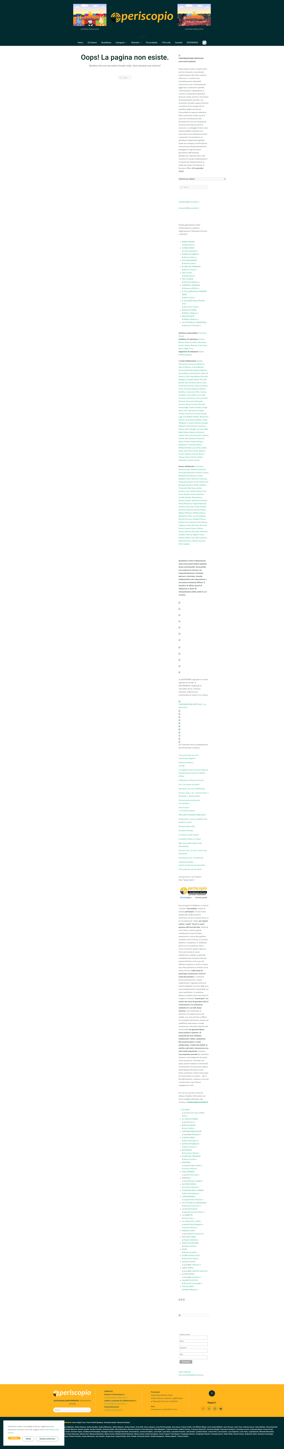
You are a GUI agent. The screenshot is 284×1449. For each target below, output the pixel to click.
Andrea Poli (183, 522)
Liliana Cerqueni (201, 386)
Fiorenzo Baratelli (186, 370)
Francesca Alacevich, (198, 1429)
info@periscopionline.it (113, 1410)
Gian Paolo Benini (193, 376)
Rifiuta (28, 1438)
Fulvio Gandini (184, 494)
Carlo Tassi (202, 345)
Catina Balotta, (260, 1427)
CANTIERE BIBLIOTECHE (192, 1131)
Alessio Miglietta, (68, 1427)
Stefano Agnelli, (171, 1436)
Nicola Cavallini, (191, 342)
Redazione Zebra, (251, 1434)
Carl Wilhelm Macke (191, 417)
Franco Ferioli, (268, 1429)
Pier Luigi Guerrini (191, 410)
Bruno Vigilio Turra (186, 348)
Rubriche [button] (135, 42)
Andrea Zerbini (194, 460)
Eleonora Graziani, (123, 1422)
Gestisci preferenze (47, 1438)
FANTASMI (186, 1162)
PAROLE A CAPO (188, 1230)
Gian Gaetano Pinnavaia (194, 438)
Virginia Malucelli (199, 503)
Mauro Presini (184, 441)
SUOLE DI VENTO (189, 1261)
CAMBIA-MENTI (188, 248)
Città (181, 1354)
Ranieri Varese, (239, 1434)
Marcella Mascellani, (266, 1432)
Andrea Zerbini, (130, 1427)
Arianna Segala (192, 534)
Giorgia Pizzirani (199, 519)
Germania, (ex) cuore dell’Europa (192, 789)
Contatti (178, 42)
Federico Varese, (185, 1429)
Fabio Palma (183, 432)
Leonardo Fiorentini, (178, 1432)
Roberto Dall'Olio (190, 1240)
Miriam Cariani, (139, 1434)
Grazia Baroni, (134, 1432)
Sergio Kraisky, (120, 1436)
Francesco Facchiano (187, 398)
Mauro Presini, (110, 1434)
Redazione (183, 444)
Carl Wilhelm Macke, (199, 1427)
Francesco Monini (191, 1153)
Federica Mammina (186, 507)
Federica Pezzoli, (172, 1429)
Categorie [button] (120, 42)
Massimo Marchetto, (97, 1434)
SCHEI (184, 1249)
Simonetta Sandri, (110, 1422)
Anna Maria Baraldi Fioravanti (190, 472)
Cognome (182, 1348)
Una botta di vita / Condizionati (191, 858)
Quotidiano (106, 42)
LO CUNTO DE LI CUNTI (191, 1221)
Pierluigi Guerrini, (217, 1434)
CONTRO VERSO (188, 1137)
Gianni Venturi (189, 257)
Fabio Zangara (184, 544)
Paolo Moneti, (175, 1434)
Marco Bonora (192, 479)
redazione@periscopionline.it (115, 1397)
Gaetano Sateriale (192, 531)
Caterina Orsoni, (248, 1427)
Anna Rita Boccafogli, (163, 1427)
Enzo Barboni (191, 476)
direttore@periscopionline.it (115, 1404)
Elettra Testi (189, 297)
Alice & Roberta (185, 367)
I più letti (166, 42)
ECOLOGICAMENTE (189, 260)
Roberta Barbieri (200, 370)
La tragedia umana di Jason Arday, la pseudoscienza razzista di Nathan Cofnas (193, 773)
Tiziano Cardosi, (182, 1436)
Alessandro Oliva (185, 516)
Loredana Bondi (192, 379)
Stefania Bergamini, (158, 1436)
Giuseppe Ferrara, (107, 1432)
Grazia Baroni (184, 373)
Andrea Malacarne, (105, 1427)
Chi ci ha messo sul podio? (189, 784)
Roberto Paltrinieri (196, 432)
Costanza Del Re (192, 392)
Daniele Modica (200, 510)
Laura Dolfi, (158, 1432)
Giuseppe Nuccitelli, (121, 1432)
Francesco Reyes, (256, 1429)
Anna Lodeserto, (150, 1427)
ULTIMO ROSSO (188, 1274)
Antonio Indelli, (186, 1427)
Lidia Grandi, (190, 1432)
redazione (196, 1265)
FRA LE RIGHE (187, 279)
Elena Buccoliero (190, 1141)
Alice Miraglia (190, 429)
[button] (204, 42)
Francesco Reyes (194, 444)
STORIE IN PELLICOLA (191, 1255)
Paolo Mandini (200, 507)
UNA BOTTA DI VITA (190, 1280)
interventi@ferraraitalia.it (189, 208)
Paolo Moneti (191, 426)
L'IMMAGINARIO (188, 1196)
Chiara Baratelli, (272, 1427)
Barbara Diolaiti (193, 485)
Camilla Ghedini (185, 497)
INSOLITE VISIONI (189, 310)
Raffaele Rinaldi (185, 448)
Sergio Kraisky (195, 1165)
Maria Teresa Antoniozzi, (71, 1434)
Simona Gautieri (197, 494)
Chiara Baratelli (190, 251)
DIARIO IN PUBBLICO (190, 254)
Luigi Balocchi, (254, 1432)
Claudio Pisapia (197, 441)
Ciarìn (181, 389)
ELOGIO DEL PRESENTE (191, 266)
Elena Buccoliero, (121, 1429)
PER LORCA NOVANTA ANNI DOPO (192, 815)
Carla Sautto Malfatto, (215, 1427)
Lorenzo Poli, (212, 1432)
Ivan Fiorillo (190, 491)
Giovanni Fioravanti (191, 325)
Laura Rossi (196, 448)
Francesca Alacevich (196, 364)
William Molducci (190, 313)
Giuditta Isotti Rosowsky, (92, 1432)
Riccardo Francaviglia (192, 1283)
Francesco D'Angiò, (213, 1429)
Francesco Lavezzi (192, 413)
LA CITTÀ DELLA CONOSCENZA (194, 322)
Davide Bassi (195, 373)
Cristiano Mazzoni (194, 423)
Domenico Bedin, (109, 1429)
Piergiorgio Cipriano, (188, 1434)
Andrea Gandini (195, 407)
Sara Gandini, (100, 1436)
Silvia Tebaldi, (132, 1436)
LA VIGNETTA (187, 1215)
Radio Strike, (228, 1434)
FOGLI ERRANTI (188, 1172)
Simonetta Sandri (191, 1258)
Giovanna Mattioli (191, 288)
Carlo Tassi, (238, 1427)
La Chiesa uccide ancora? (189, 835)
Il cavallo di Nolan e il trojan (190, 839)
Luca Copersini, (233, 1432)
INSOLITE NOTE (188, 316)
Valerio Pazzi (184, 435)
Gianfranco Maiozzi (199, 500)
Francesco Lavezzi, (243, 1429)
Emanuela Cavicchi (186, 386)
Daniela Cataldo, (83, 1429)
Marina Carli (201, 382)
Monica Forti (201, 491)
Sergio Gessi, (110, 1436)
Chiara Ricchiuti (192, 525)
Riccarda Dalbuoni (191, 282)
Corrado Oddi (202, 429)
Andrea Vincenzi (198, 541)
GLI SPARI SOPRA (189, 1184)
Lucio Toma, (244, 1432)
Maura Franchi (189, 269)
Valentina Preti (195, 522)
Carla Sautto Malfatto (193, 420)
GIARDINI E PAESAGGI (191, 285)
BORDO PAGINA (188, 242)
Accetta (14, 1438)
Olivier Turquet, (164, 1434)
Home (80, 42)
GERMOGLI (186, 1178)
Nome (181, 1341)
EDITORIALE (187, 1150)
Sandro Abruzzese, (88, 1436)
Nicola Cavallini (195, 1181)
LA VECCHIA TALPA (189, 1209)
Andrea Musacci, (118, 1427)
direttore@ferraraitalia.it (197, 1102)
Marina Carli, (84, 1434)
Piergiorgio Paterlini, (203, 1434)
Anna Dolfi (191, 395)
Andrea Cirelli (189, 263)
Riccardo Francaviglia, (265, 1434)
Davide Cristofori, (96, 1429)
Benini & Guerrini (196, 1234)
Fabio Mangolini (195, 1224)
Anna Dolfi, (140, 1427)
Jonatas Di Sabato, (146, 1432)
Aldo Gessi (191, 488)
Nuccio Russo (190, 528)
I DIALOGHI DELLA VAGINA (193, 1190)
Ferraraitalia (151, 42)
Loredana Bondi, (201, 1432)
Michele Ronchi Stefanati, (124, 1434)
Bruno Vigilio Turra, (79, 1422)
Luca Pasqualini (199, 516)
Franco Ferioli (201, 398)
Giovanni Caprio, (77, 1432)
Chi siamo (92, 42)
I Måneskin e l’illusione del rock (191, 780)
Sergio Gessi (189, 276)
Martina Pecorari (185, 519)
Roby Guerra (189, 245)
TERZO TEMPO (187, 1268)
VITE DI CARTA (188, 1286)
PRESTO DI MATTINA (190, 1243)
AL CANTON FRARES (190, 1119)
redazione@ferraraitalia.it (189, 202)
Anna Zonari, (176, 1427)
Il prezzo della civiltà (187, 826)
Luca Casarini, (223, 1432)
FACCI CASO (187, 273)
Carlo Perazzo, (229, 1427)
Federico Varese (191, 454)
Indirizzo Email (184, 1334)
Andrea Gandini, (92, 1427)
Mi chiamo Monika (186, 830)
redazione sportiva (199, 1271)
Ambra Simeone (191, 345)
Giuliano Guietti (185, 500)
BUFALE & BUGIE (188, 1125)
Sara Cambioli (190, 382)
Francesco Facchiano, (228, 1429)
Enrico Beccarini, (147, 1429)
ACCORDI (185, 1110)
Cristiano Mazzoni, (70, 1429)
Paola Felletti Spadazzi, (95, 1422)
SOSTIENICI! (192, 42)
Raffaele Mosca (199, 513)
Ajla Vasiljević (201, 538)
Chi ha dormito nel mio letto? (190, 869)
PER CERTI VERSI (189, 1237)
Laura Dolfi (200, 395)
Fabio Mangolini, (160, 1429)
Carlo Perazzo (195, 435)
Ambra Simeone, (80, 1427)
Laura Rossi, (166, 1432)
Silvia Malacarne (185, 503)
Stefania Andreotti (198, 469)
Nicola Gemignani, (151, 1434)
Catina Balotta (197, 367)
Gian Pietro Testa (191, 307)
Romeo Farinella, (75, 1436)
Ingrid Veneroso (185, 541)
